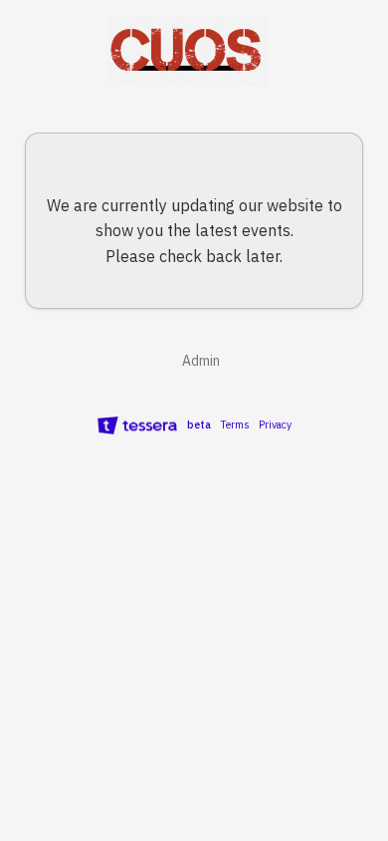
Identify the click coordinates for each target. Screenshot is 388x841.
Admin (199, 361)
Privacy (275, 424)
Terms (235, 424)
